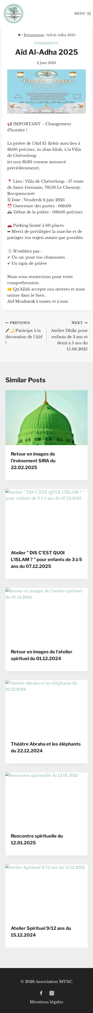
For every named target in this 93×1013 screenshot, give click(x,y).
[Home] (19, 35)
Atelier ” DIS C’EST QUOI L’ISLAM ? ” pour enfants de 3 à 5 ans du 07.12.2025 (46, 559)
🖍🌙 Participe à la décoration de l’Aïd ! (23, 333)
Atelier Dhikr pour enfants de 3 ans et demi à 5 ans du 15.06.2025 (69, 336)
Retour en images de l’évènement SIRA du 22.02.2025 (33, 460)
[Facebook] (41, 993)
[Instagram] (51, 993)
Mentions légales (46, 1002)
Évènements (46, 43)
